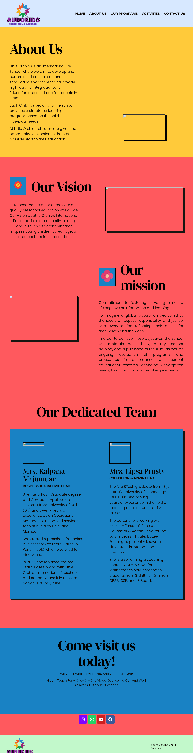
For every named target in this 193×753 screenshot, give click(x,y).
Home (80, 13)
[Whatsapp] (92, 719)
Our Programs (124, 13)
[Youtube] (101, 719)
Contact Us (174, 13)
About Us (98, 13)
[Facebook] (110, 719)
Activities (151, 13)
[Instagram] (83, 719)
